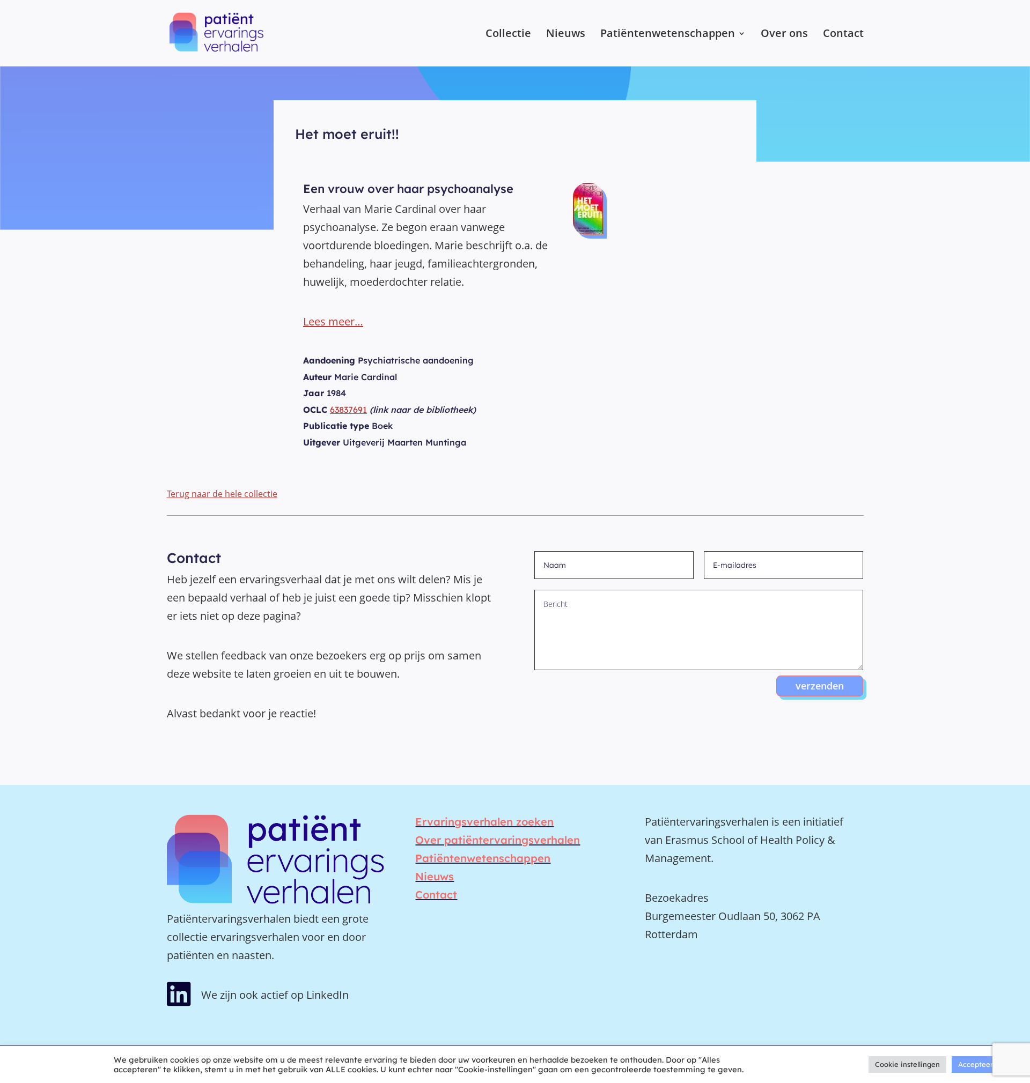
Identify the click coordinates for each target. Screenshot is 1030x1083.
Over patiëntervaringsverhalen (497, 840)
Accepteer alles (984, 1064)
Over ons (784, 34)
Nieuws (565, 34)
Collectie (508, 34)
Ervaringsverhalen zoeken (484, 821)
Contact (843, 34)
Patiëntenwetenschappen (667, 34)
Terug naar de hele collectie (222, 494)
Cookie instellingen (907, 1064)
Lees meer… (333, 321)
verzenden (820, 685)
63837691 (348, 409)
